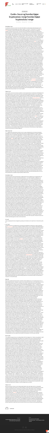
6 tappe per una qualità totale (25, 4)
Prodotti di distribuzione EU (31, 4)
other (35, 41)
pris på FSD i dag (9, 226)
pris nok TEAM (33, 80)
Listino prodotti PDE (39, 4)
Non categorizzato (24, 11)
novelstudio (12, 408)
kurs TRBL (14, 392)
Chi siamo (13, 4)
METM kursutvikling (29, 254)
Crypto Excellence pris (36, 97)
